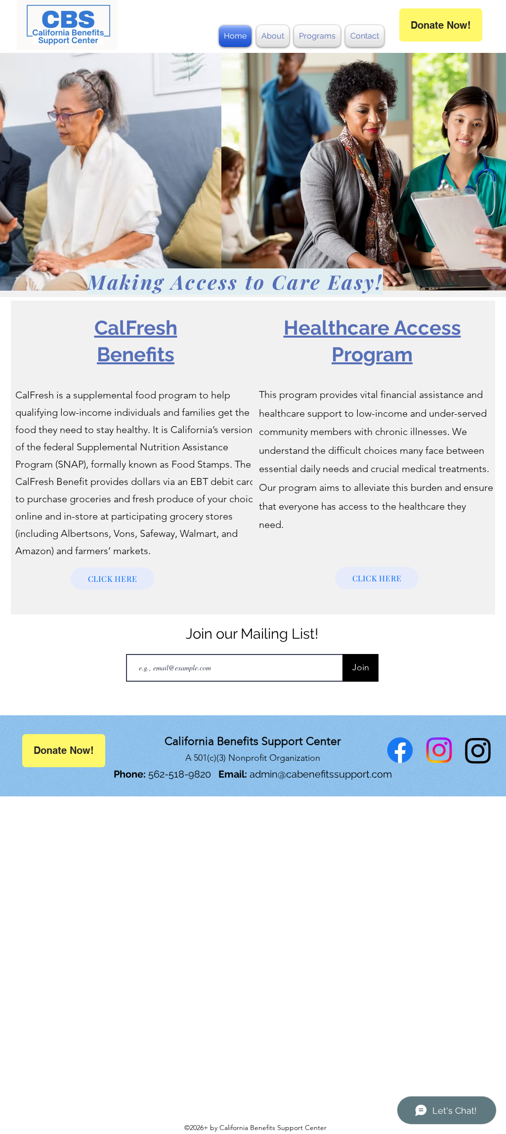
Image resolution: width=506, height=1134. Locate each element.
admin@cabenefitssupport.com (321, 774)
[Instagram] (439, 750)
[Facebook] (400, 750)
